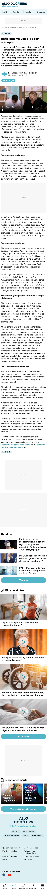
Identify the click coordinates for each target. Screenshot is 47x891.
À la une (4, 889)
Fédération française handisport (15, 444)
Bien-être (16, 12)
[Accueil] (23, 822)
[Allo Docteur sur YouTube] (9, 875)
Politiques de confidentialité (30, 852)
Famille (28, 12)
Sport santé (23, 27)
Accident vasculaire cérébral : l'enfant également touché (30, 794)
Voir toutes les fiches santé (23, 809)
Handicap (33, 27)
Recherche (33, 889)
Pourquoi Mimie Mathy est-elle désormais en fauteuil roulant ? (23, 659)
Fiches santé (23, 889)
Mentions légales (9, 851)
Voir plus (23, 580)
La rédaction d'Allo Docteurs (25, 73)
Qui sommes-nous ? (11, 848)
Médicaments (37, 836)
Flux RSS (5, 859)
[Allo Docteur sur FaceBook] (3, 875)
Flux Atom (28, 859)
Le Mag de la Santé (12, 836)
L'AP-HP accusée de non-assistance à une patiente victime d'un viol (32, 570)
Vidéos (14, 889)
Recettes (15, 832)
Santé (4, 12)
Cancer (25, 836)
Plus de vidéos (14, 590)
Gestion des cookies (33, 848)
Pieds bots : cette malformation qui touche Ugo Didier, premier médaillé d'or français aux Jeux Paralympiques (32, 544)
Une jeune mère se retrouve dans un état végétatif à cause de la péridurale (22, 729)
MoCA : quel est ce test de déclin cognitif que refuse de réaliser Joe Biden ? (33, 558)
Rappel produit (29, 832)
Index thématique (31, 856)
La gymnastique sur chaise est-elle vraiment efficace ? (19, 623)
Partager (10, 80)
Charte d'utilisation (10, 856)
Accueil (4, 27)
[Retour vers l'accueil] (23, 4)
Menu (42, 889)
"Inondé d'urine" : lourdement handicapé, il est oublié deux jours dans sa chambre (22, 694)
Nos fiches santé (16, 780)
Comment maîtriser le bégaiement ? (10, 798)
